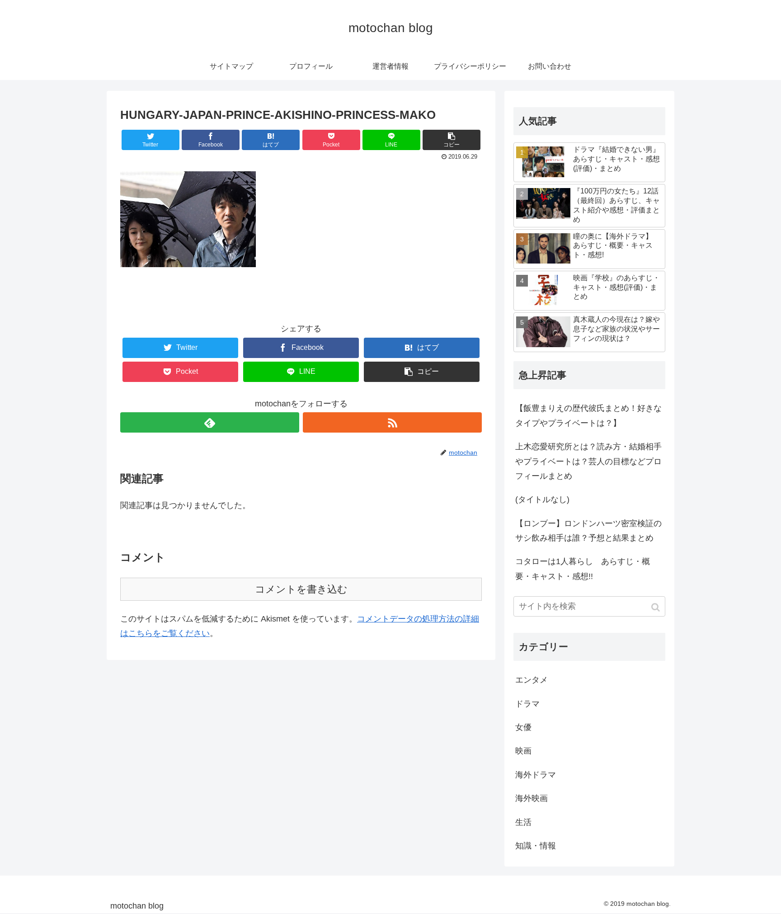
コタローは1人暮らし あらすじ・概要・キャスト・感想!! (582, 568)
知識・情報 (535, 845)
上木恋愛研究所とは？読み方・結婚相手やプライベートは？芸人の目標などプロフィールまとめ (588, 461)
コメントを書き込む (301, 589)
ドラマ (527, 703)
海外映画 (531, 798)
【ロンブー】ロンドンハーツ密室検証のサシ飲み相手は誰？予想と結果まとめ (588, 530)
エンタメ (531, 679)
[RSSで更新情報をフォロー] (392, 422)
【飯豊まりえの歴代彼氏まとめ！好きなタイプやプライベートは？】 (588, 415)
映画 (523, 750)
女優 (523, 727)
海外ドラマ (535, 774)
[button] (656, 607)
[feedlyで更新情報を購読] (209, 422)
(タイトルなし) (542, 499)
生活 (523, 822)
